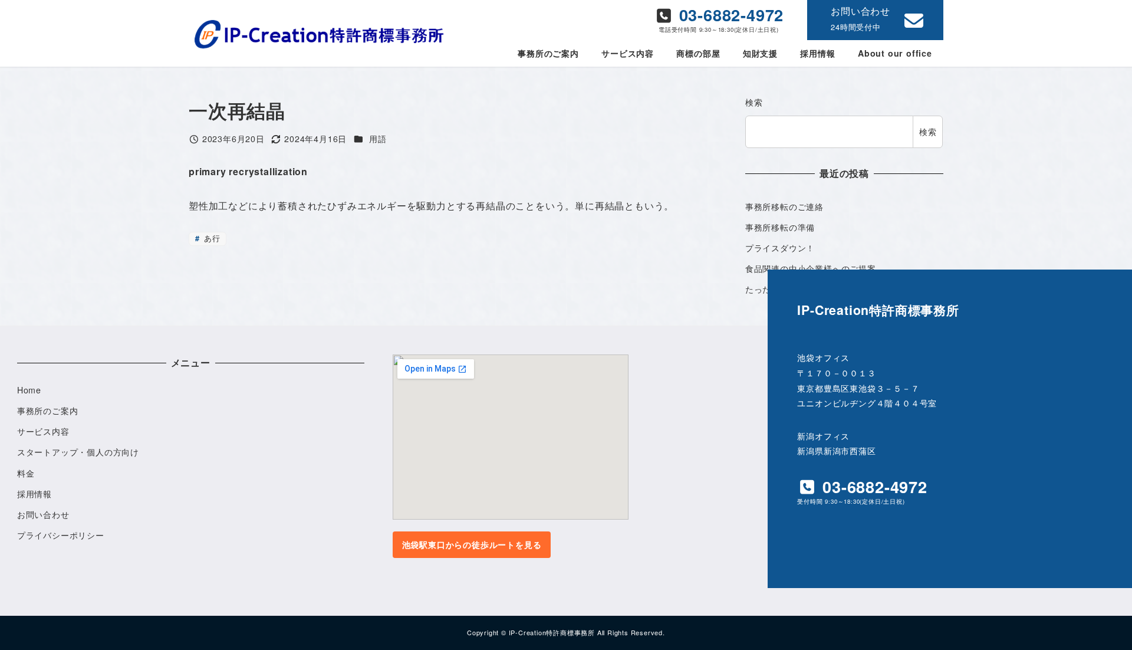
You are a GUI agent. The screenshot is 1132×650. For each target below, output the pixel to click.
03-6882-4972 (729, 14)
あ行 (210, 238)
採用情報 (34, 494)
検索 (754, 102)
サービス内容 (43, 431)
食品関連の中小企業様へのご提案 (810, 268)
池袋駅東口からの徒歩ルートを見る (472, 544)
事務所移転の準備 (780, 227)
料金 (26, 473)
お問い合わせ (43, 514)
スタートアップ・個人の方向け (78, 452)
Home (29, 390)
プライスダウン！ (780, 248)
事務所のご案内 (47, 410)
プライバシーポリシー (60, 535)
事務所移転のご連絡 (784, 206)
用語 (378, 139)
